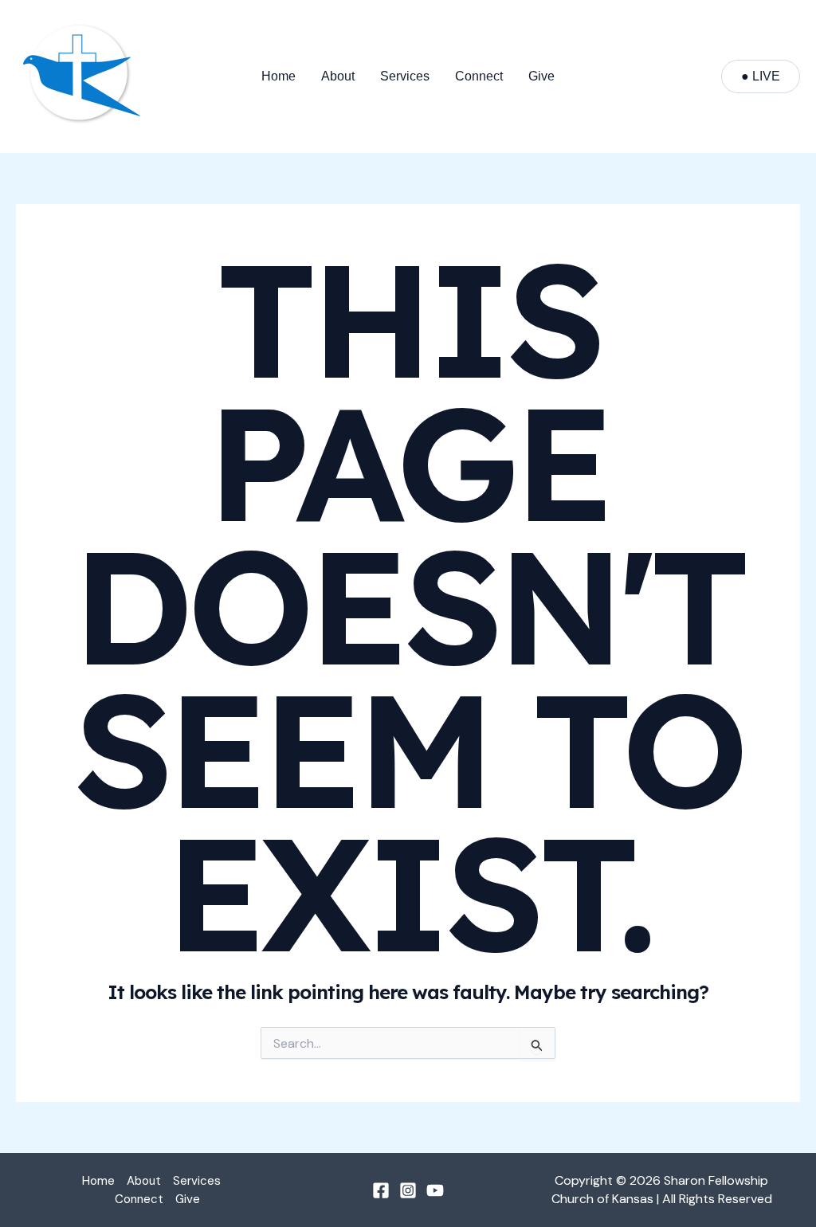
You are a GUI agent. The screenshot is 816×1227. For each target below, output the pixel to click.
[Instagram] (408, 1190)
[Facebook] (381, 1190)
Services (405, 76)
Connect (479, 76)
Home (278, 76)
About (338, 76)
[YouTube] (435, 1190)
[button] (760, 76)
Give (541, 76)
